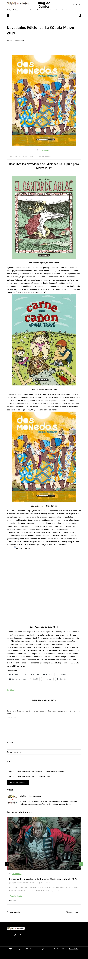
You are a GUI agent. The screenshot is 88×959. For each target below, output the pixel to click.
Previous (7, 864)
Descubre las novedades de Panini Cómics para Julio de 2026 (43, 865)
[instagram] (76, 5)
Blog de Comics (44, 4)
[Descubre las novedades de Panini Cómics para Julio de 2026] (34, 836)
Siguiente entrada (73, 912)
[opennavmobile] (80, 15)
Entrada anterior (13, 912)
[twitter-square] (79, 5)
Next (81, 864)
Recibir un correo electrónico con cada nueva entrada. (30, 776)
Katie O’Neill (53, 627)
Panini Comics (16, 882)
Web (8, 762)
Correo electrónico (15, 752)
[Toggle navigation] (8, 15)
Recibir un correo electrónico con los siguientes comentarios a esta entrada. (38, 771)
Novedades (44, 150)
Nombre (10, 742)
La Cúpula (11, 690)
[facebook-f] (73, 5)
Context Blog (74, 949)
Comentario (12, 717)
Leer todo (12, 887)
